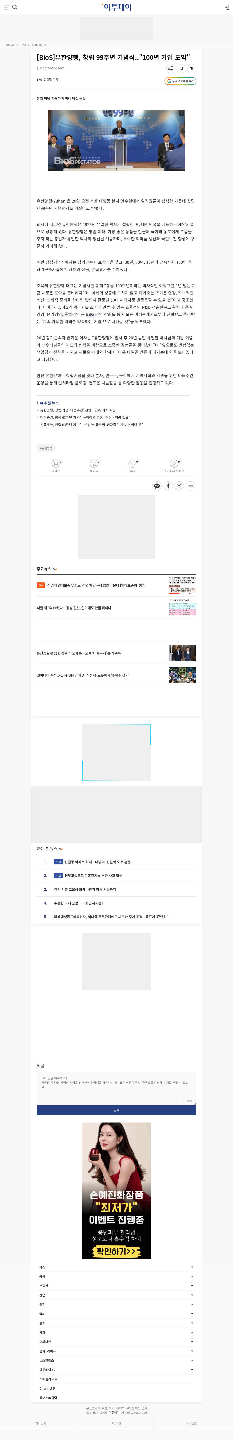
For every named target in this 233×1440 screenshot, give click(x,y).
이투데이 (10, 45)
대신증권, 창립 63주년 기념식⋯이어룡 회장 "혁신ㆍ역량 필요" (85, 417)
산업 (23, 45)
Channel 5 (47, 1388)
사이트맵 (192, 1423)
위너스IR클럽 (48, 1397)
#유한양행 (46, 448)
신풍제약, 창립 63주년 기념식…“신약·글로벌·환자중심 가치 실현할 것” (91, 424)
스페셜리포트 (48, 1379)
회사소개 (40, 1423)
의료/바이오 (39, 45)
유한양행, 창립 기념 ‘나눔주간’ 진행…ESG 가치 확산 (78, 410)
